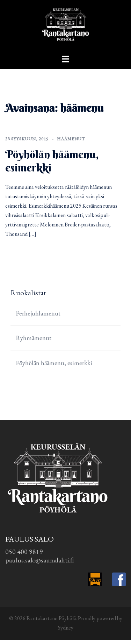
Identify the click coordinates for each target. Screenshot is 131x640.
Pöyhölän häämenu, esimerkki (52, 160)
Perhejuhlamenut (38, 313)
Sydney (65, 627)
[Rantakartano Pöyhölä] (65, 26)
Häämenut (71, 139)
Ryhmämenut (33, 338)
